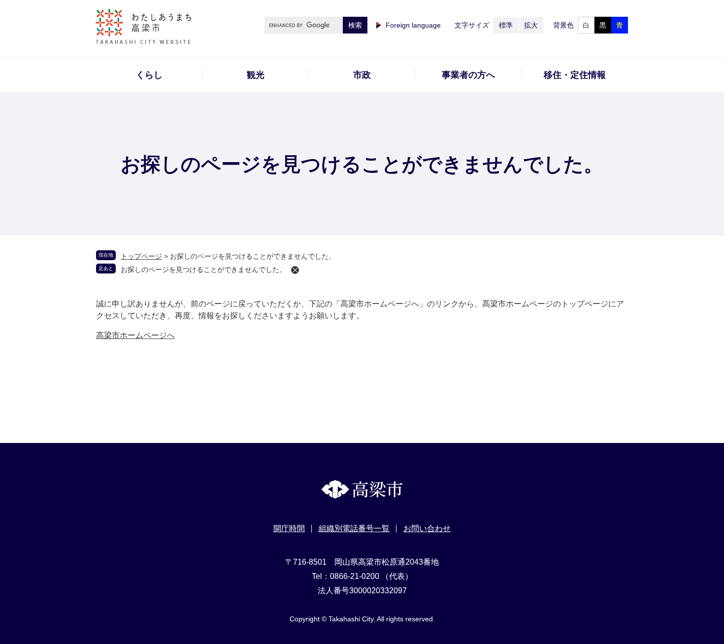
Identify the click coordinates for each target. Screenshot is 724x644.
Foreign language (413, 25)
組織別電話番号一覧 (354, 528)
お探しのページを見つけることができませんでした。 (203, 269)
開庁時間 (289, 528)
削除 (295, 270)
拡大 (531, 25)
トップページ (141, 256)
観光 (255, 75)
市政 (362, 75)
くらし (149, 75)
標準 (506, 25)
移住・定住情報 (575, 75)
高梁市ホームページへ (135, 335)
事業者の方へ (468, 75)
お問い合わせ (427, 528)
